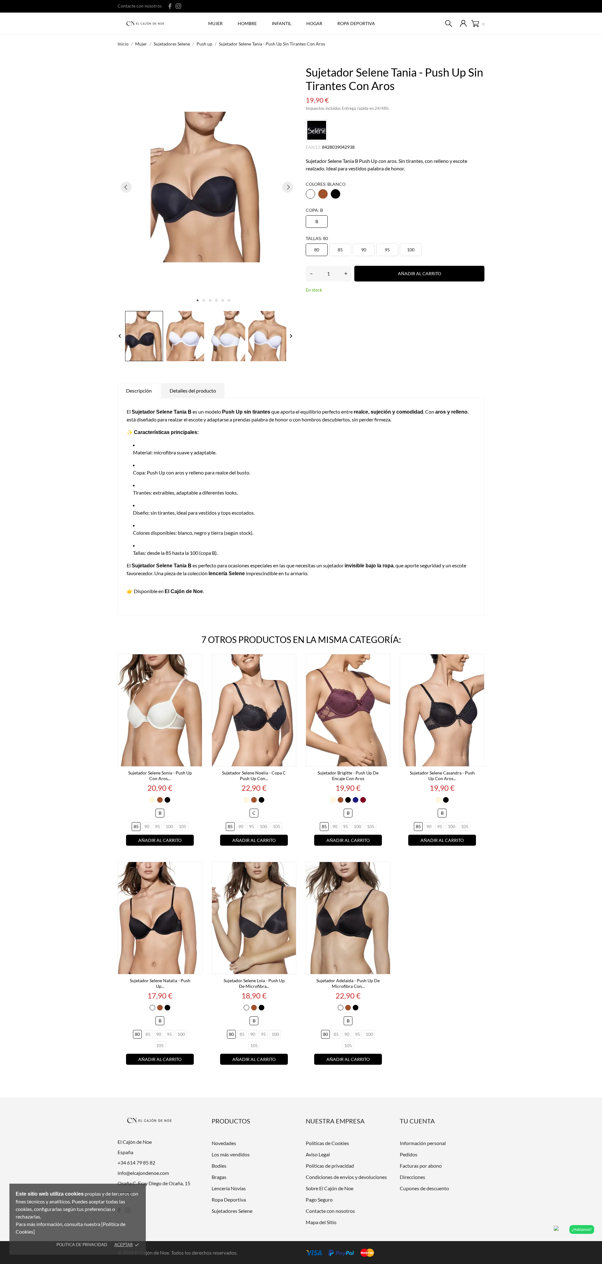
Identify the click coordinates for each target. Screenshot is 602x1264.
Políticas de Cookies (327, 1143)
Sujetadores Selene (232, 1211)
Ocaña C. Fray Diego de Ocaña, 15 (154, 1183)
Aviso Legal (318, 1154)
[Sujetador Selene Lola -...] (290, 869)
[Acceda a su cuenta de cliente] (463, 23)
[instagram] (178, 6)
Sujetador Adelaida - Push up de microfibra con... (348, 983)
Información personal (423, 1143)
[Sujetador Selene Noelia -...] (290, 661)
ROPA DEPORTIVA (356, 23)
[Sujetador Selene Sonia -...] (196, 661)
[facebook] (170, 6)
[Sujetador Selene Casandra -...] (478, 661)
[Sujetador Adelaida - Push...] (384, 869)
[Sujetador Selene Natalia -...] (196, 869)
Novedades (224, 1143)
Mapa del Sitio (321, 1222)
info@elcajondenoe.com (143, 1173)
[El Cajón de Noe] (147, 24)
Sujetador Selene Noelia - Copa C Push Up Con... (254, 775)
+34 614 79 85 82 (136, 1162)
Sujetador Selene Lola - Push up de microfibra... (254, 983)
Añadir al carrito (419, 273)
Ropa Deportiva (229, 1199)
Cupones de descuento (424, 1188)
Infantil (281, 23)
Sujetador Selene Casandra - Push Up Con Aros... (442, 775)
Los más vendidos (231, 1154)
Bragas (219, 1177)
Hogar (314, 23)
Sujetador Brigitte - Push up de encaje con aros (348, 775)
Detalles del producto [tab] (193, 391)
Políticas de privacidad (330, 1166)
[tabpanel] (207, 187)
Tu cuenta (417, 1121)
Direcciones (412, 1177)
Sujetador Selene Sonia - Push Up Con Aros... (160, 775)
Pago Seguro (319, 1199)
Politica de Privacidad (81, 1244)
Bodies (219, 1166)
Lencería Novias (229, 1188)
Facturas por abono (421, 1166)
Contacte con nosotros (140, 5)
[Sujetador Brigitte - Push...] (384, 661)
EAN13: (313, 147)
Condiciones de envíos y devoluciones (346, 1177)
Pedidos (408, 1154)
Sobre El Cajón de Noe (329, 1188)
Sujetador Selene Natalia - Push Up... (160, 983)
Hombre (247, 23)
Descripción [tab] (139, 391)
